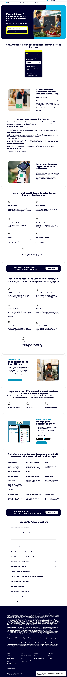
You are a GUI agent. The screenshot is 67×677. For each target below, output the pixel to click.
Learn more (41, 442)
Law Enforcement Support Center (39, 660)
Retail (8, 666)
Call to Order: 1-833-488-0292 (26, 655)
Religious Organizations (11, 668)
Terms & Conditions (14, 674)
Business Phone (22, 2)
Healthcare (9, 661)
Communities (50, 656)
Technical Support (24, 656)
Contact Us (22, 658)
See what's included (15, 380)
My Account (59, 0)
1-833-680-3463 (51, 268)
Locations (8, 6)
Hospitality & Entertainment (11, 663)
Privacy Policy (9, 674)
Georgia (13, 6)
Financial (8, 660)
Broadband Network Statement (39, 658)
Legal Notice (19, 674)
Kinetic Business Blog (24, 661)
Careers (35, 655)
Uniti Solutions (50, 658)
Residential (49, 655)
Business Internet (10, 655)
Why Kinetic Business (10, 658)
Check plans (17, 31)
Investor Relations (37, 656)
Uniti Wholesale (50, 660)
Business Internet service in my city (26, 660)
